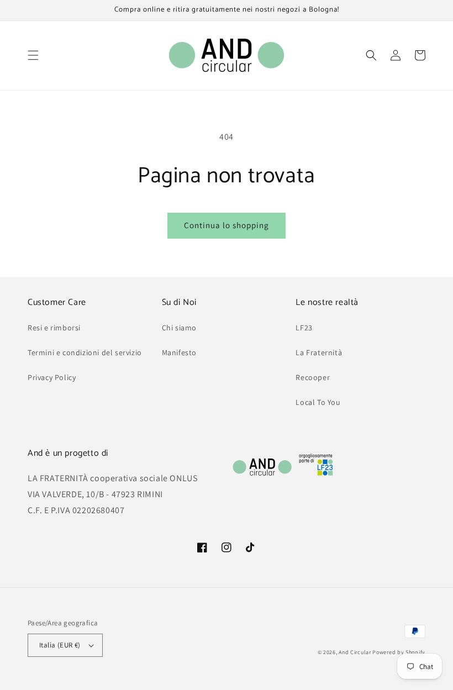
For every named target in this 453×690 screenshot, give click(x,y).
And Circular (355, 652)
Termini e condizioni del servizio (85, 352)
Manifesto (179, 352)
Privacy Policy (52, 377)
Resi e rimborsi (54, 328)
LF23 (304, 328)
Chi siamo (179, 328)
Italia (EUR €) (60, 645)
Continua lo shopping (226, 225)
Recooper (313, 377)
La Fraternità (319, 352)
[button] (33, 55)
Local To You (318, 402)
